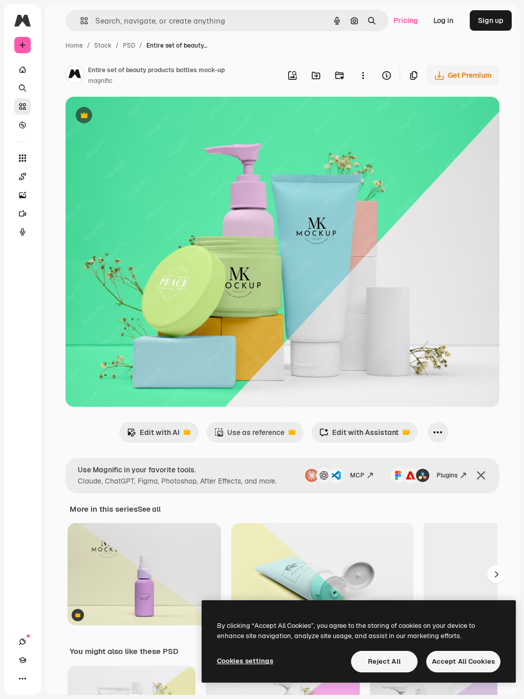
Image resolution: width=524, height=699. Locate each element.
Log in (443, 20)
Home (74, 45)
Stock (103, 45)
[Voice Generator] (22, 232)
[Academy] (22, 660)
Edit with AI (153, 435)
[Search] (22, 88)
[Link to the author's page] (75, 75)
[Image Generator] (22, 195)
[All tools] (22, 158)
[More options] (363, 75)
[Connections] (22, 642)
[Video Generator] (22, 213)
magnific (100, 81)
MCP (357, 475)
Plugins (446, 475)
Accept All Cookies (463, 661)
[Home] (22, 69)
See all (149, 509)
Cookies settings (245, 661)
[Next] (496, 574)
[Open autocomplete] (80, 21)
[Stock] (22, 106)
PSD (129, 45)
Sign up (491, 20)
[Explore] (22, 125)
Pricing (406, 20)
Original (131, 116)
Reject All (384, 661)
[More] (22, 678)
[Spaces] (22, 176)
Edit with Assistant (359, 435)
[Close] (481, 475)
